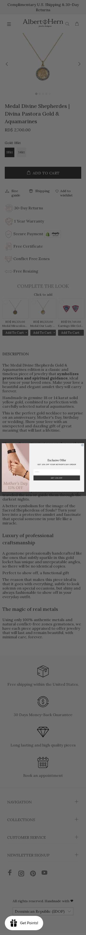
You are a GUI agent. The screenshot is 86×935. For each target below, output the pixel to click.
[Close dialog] (82, 445)
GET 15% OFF (57, 478)
